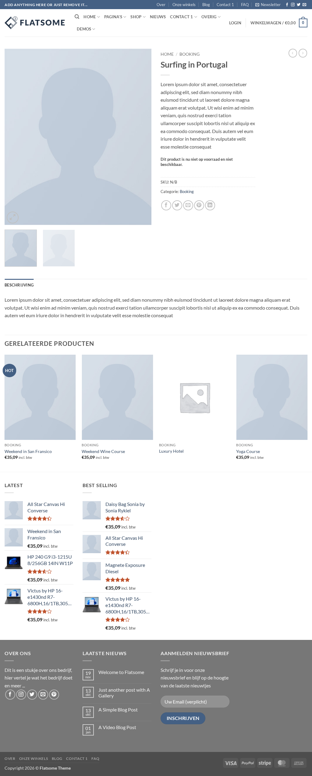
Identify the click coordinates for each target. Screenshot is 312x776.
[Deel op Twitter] (177, 205)
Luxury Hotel (171, 451)
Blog (206, 4)
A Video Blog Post (117, 727)
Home (167, 54)
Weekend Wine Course (103, 451)
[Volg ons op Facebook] (287, 5)
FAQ (245, 4)
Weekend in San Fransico (28, 451)
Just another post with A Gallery (124, 692)
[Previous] (15, 137)
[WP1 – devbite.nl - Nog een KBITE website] (35, 22)
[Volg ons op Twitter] (298, 5)
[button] (268, 4)
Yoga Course (248, 451)
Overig (209, 16)
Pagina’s (113, 16)
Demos (84, 28)
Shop (135, 16)
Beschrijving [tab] (19, 285)
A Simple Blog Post (118, 709)
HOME (89, 16)
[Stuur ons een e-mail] (304, 5)
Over (161, 4)
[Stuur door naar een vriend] (188, 205)
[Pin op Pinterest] (199, 205)
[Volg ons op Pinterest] (54, 695)
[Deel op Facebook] (166, 205)
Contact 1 (225, 4)
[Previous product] (303, 53)
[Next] (140, 137)
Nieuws (158, 16)
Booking (189, 54)
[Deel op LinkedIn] (210, 205)
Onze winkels (184, 4)
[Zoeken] (77, 17)
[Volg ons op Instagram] (293, 5)
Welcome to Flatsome (121, 672)
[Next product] (293, 53)
